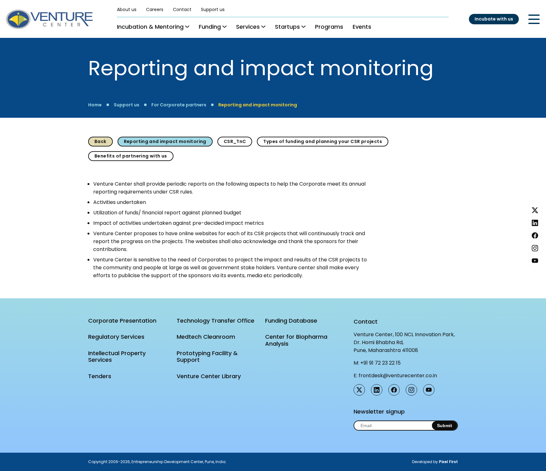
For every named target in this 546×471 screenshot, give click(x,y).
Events (362, 27)
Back (100, 141)
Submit (444, 425)
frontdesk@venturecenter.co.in (398, 375)
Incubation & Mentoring (150, 27)
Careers (154, 9)
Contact (182, 9)
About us (126, 9)
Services (248, 27)
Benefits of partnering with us (130, 156)
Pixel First (448, 461)
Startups (287, 27)
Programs (329, 27)
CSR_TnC (235, 141)
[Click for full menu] (534, 19)
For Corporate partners (178, 105)
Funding (210, 27)
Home (95, 105)
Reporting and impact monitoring (257, 105)
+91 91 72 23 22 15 (380, 363)
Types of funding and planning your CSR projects (322, 141)
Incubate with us (494, 19)
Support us (213, 9)
